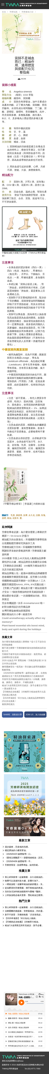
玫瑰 (43, 515)
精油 (9, 518)
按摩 (25, 515)
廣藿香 (19, 515)
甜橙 (4, 518)
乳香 (13, 515)
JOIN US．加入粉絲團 (35, 714)
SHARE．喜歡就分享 (12, 714)
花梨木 (15, 518)
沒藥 (38, 515)
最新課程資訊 (8, 704)
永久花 (31, 515)
